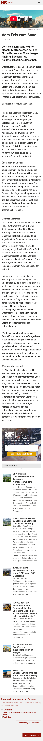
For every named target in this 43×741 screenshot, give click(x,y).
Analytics (7, 717)
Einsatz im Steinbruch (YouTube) (17, 103)
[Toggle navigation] (38, 2)
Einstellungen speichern (29, 723)
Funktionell (7, 710)
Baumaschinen (18, 670)
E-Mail (8, 446)
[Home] (8, 2)
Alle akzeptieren (32, 735)
